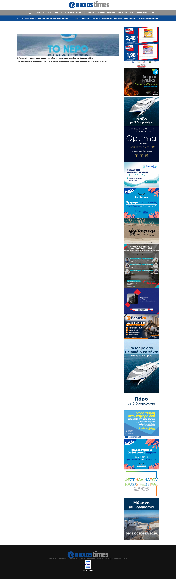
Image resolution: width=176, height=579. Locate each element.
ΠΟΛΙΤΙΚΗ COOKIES (103, 559)
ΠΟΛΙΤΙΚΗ (79, 13)
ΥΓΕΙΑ (132, 13)
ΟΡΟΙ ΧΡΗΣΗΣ (74, 559)
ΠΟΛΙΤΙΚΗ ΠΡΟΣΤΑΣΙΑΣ (88, 559)
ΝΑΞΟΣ (50, 13)
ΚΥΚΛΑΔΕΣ (58, 13)
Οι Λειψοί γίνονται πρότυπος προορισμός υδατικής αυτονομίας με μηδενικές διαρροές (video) (55, 58)
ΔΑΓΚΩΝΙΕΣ (100, 13)
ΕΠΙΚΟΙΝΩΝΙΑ (63, 559)
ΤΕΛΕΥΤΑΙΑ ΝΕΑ (40, 13)
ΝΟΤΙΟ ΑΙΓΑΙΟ (69, 13)
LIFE (152, 13)
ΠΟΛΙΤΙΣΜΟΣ (89, 13)
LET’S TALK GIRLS (142, 13)
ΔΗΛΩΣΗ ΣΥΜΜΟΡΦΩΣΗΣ (119, 559)
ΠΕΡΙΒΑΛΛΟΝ (111, 13)
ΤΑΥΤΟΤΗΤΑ (53, 559)
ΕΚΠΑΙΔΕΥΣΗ (122, 13)
